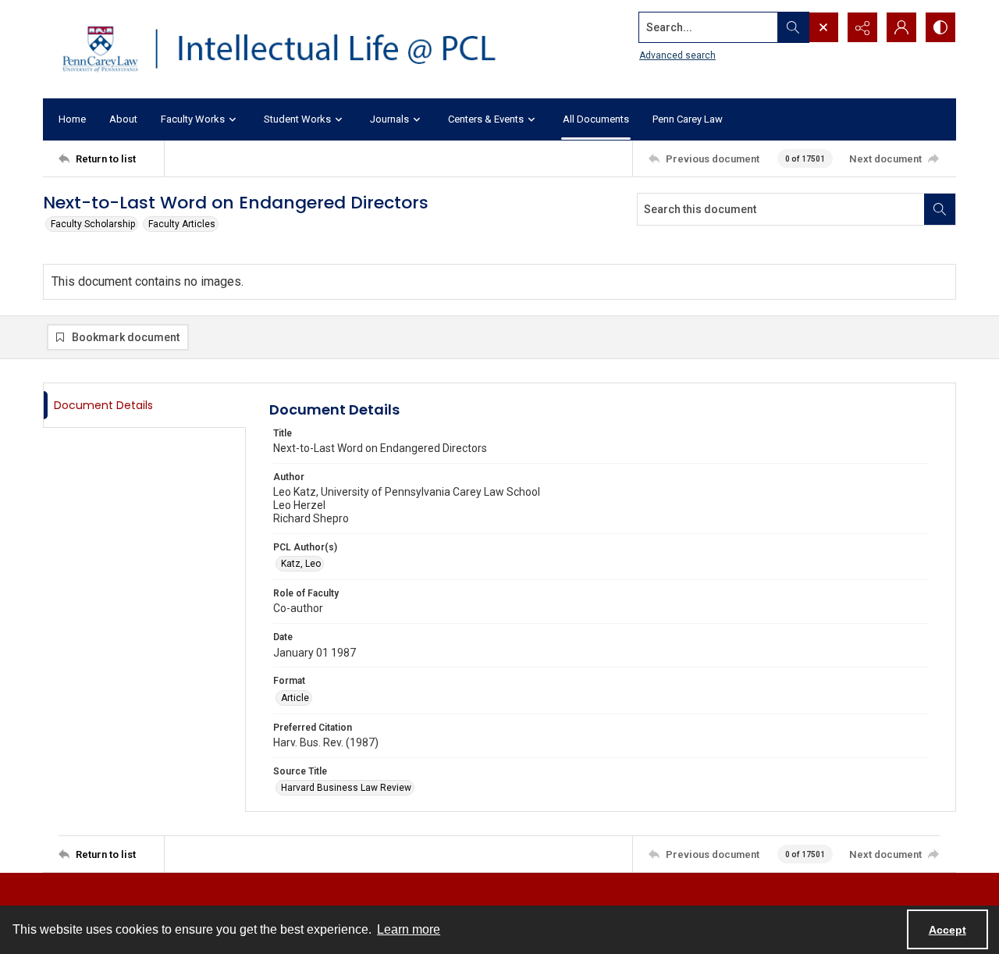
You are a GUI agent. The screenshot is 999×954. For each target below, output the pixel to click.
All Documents (596, 119)
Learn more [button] (408, 929)
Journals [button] (389, 119)
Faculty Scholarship (93, 224)
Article (295, 697)
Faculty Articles (181, 224)
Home (72, 119)
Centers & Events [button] (486, 119)
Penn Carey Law (687, 119)
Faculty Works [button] (193, 119)
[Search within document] (939, 209)
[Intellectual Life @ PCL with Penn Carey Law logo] (293, 49)
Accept (947, 930)
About (123, 119)
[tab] (144, 405)
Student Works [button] (297, 119)
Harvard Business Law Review (346, 787)
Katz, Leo (301, 563)
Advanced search (677, 55)
